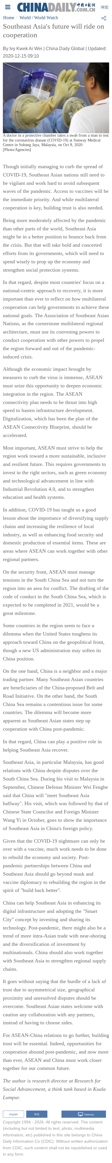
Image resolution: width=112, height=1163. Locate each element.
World (25, 17)
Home (8, 17)
